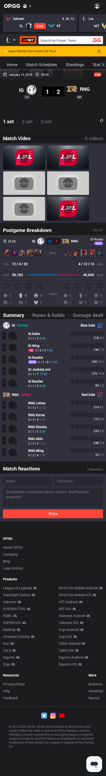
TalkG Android (70, 643)
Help (6, 691)
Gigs (6, 664)
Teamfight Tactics (17, 595)
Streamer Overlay (16, 636)
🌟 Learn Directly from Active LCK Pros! (30, 51)
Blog (6, 561)
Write (53, 513)
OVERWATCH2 (14, 608)
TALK (7, 650)
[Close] (99, 51)
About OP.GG (13, 547)
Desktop (9, 629)
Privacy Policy (14, 684)
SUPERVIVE (12, 622)
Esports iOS (68, 664)
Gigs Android (69, 629)
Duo (6, 643)
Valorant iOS (69, 622)
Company (10, 554)
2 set (27, 121)
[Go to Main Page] (12, 6)
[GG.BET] (28, 40)
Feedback (10, 698)
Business (95, 684)
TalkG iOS (66, 650)
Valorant (10, 601)
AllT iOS (65, 608)
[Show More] (27, 6)
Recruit (94, 698)
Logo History (13, 568)
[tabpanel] (53, 390)
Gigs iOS (65, 636)
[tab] (15, 315)
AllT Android (68, 601)
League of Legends (17, 588)
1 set (8, 121)
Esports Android (71, 657)
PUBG (7, 615)
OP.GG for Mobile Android (78, 588)
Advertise (95, 691)
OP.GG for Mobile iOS (75, 595)
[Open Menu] (97, 6)
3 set (46, 121)
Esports (9, 657)
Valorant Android (72, 615)
